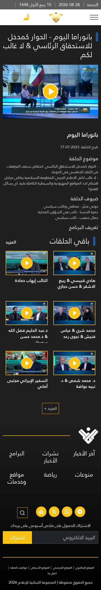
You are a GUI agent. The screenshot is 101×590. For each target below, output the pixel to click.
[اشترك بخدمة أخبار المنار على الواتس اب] (67, 512)
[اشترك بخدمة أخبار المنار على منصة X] (54, 512)
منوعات (84, 474)
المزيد (11, 242)
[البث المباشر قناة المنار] (41, 512)
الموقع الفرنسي (62, 567)
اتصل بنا (52, 573)
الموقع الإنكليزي (85, 567)
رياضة (50, 474)
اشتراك (17, 537)
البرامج (16, 453)
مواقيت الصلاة (18, 567)
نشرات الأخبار (51, 457)
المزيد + (50, 408)
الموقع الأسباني (40, 567)
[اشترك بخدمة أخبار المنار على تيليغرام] (80, 512)
